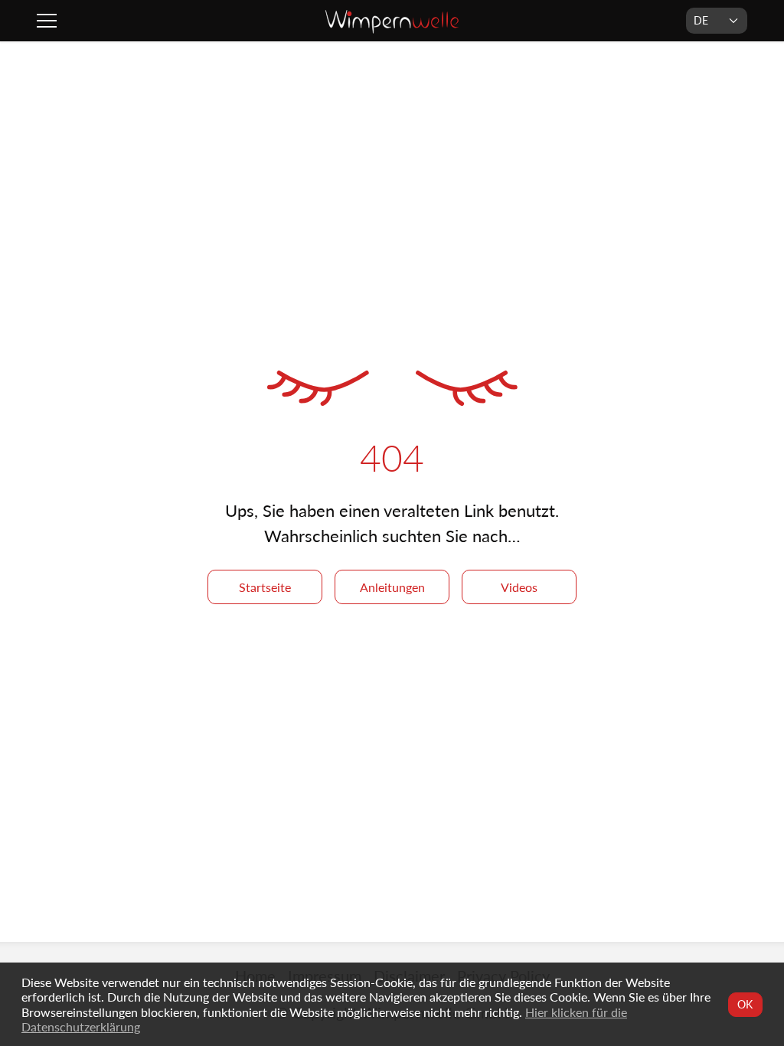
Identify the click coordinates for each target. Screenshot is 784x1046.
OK (745, 1004)
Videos (519, 587)
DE (701, 20)
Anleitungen (392, 587)
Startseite (265, 587)
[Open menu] (49, 20)
